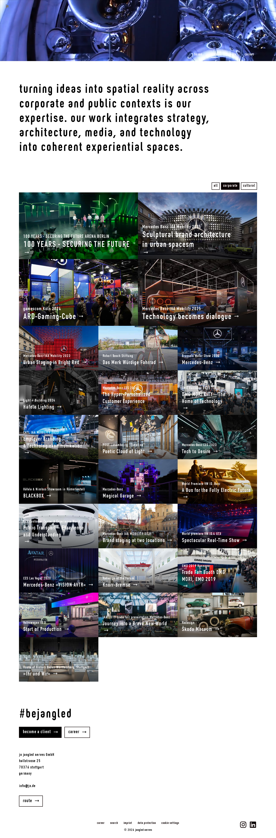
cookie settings (170, 823)
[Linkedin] (253, 825)
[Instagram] (243, 825)
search (114, 823)
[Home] (17, 6)
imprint (128, 823)
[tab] (216, 186)
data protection (147, 823)
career (101, 823)
